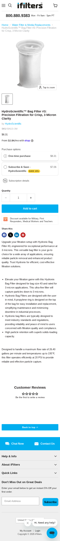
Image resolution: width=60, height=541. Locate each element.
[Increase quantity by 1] (31, 198)
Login (37, 531)
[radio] (5, 156)
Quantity (6, 190)
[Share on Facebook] (4, 234)
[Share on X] (10, 234)
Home (5, 24)
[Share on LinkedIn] (16, 234)
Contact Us (47, 443)
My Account (25, 531)
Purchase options (11, 149)
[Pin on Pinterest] (23, 234)
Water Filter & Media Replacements (31, 24)
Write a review (30, 406)
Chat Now (17, 443)
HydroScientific (13, 123)
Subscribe (50, 502)
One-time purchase (19, 156)
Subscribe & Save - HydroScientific (23, 169)
